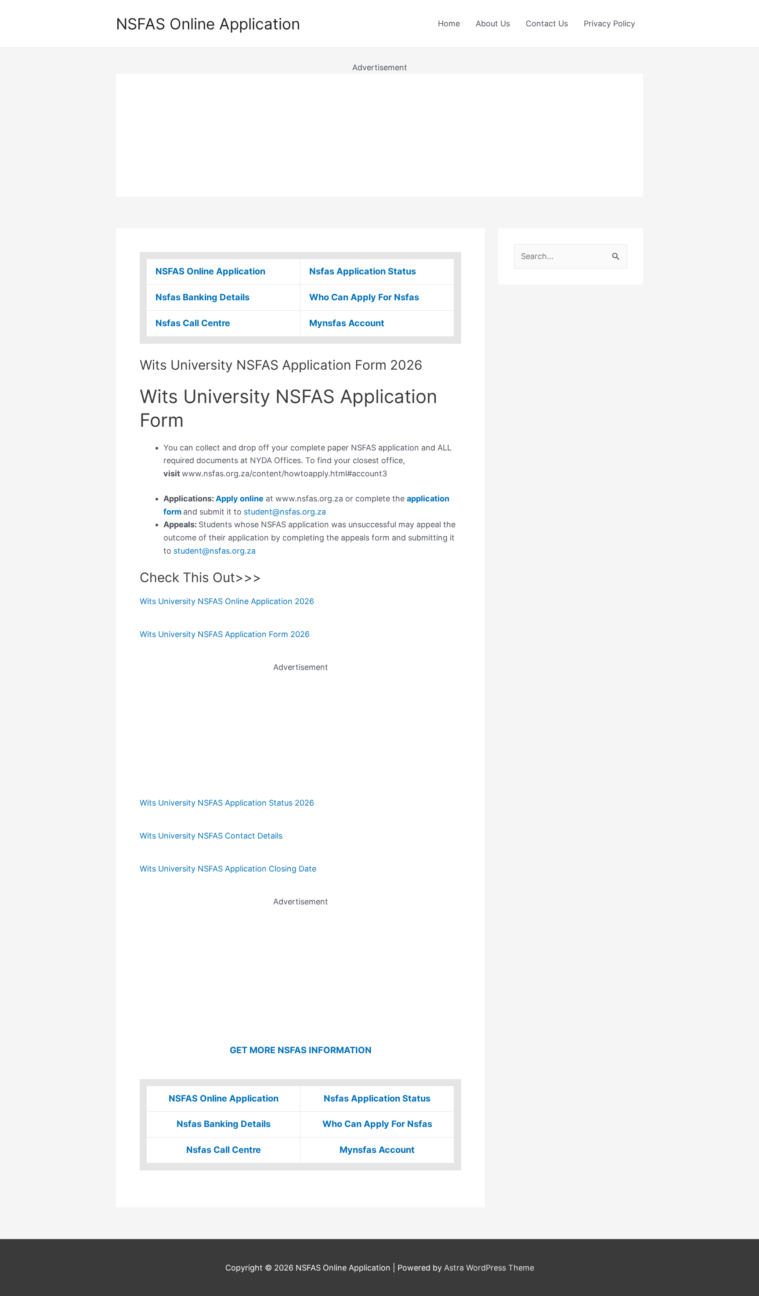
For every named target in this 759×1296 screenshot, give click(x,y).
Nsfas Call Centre (192, 323)
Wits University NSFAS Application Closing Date (228, 868)
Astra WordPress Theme (489, 1267)
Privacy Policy (609, 23)
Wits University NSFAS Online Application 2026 (227, 601)
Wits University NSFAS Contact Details (211, 835)
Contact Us (547, 23)
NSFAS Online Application (208, 23)
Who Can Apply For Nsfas (364, 297)
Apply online (240, 498)
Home (449, 23)
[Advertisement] (379, 135)
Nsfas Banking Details (202, 297)
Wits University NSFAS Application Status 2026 (227, 802)
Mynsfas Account (346, 323)
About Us (493, 23)
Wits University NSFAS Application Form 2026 (225, 634)
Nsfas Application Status (362, 271)
